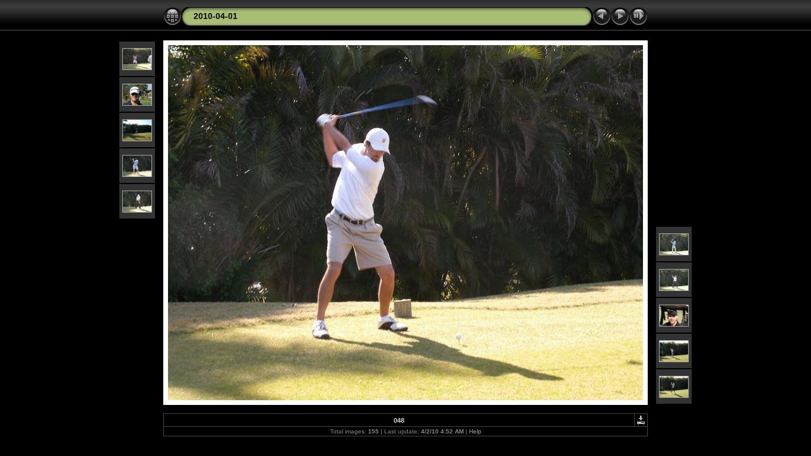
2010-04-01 (215, 16)
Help (475, 431)
